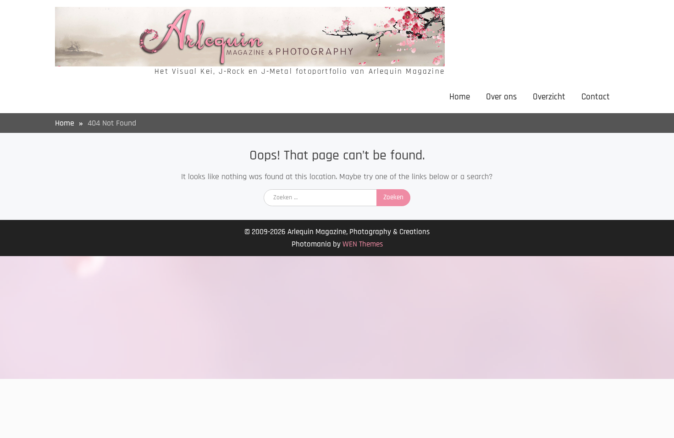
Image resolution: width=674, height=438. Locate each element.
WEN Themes (363, 244)
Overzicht (549, 97)
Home (459, 97)
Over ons (501, 97)
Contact (595, 97)
